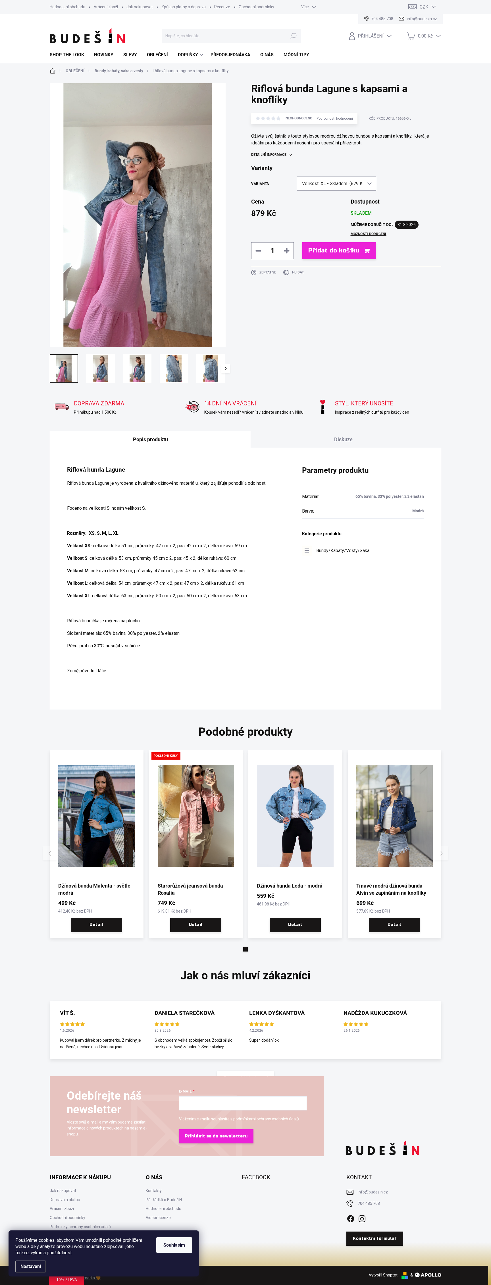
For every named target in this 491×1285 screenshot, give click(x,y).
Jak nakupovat (139, 7)
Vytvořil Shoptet (383, 1275)
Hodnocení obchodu (67, 7)
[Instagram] (362, 1217)
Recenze (222, 7)
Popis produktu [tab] (150, 439)
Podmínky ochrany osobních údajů (80, 1226)
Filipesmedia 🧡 (86, 1278)
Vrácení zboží (106, 7)
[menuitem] (69, 54)
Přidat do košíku (333, 250)
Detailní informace (268, 155)
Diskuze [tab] (343, 439)
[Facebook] (350, 1217)
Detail (96, 924)
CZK (424, 7)
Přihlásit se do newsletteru (216, 1136)
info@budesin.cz (373, 1192)
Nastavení (30, 1266)
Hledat (293, 36)
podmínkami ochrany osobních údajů (266, 1119)
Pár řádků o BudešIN (164, 1199)
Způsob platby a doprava (183, 7)
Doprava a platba (65, 1199)
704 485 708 (369, 1203)
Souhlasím (174, 1245)
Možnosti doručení (368, 234)
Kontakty (154, 1190)
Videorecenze (158, 1217)
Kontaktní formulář (374, 1238)
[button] (245, 949)
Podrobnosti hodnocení (335, 119)
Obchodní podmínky (256, 7)
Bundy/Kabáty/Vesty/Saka (342, 550)
